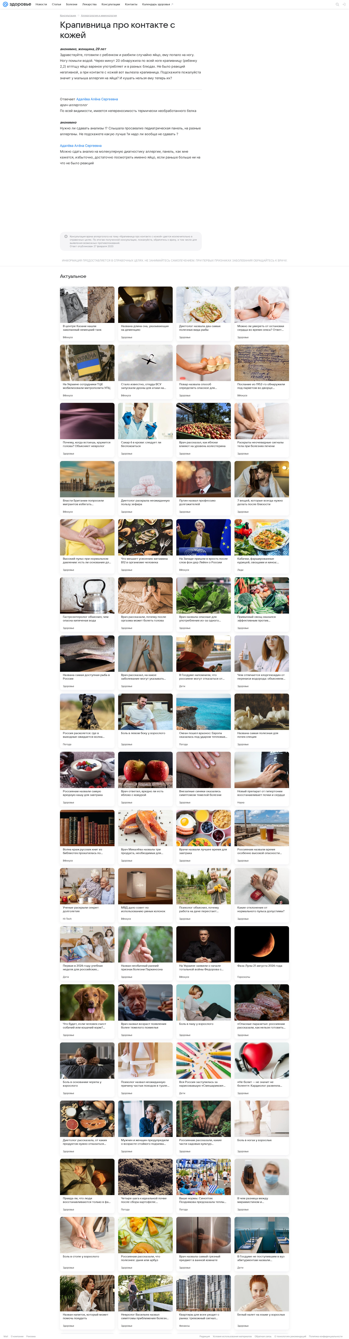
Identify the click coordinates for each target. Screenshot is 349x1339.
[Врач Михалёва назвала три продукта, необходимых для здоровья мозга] (145, 837)
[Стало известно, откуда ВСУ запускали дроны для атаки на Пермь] (145, 372)
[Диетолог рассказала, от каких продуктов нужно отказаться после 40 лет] (87, 1128)
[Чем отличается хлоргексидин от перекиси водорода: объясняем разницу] (261, 662)
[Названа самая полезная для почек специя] (261, 721)
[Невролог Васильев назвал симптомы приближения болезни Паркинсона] (145, 1302)
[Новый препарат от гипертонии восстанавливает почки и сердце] (261, 779)
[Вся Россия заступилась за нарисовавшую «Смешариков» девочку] (203, 1069)
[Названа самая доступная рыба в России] (87, 662)
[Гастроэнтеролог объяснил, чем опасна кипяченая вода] (87, 604)
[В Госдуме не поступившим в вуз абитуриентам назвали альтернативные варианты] (261, 1244)
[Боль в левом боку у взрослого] (145, 721)
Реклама (31, 1336)
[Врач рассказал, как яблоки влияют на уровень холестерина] (203, 430)
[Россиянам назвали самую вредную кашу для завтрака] (87, 779)
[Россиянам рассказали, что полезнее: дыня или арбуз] (145, 1244)
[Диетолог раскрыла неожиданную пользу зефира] (145, 488)
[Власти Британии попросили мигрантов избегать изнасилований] (87, 488)
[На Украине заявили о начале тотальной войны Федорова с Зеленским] (203, 953)
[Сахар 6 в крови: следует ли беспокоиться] (145, 430)
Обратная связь (263, 1336)
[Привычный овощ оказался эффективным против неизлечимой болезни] (261, 604)
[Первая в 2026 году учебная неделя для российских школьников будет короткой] (87, 953)
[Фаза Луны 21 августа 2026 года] (261, 953)
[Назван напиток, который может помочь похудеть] (87, 1302)
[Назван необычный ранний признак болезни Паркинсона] (145, 953)
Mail (6, 1336)
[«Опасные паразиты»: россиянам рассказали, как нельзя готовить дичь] (261, 1011)
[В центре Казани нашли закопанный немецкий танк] (87, 314)
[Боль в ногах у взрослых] (261, 1128)
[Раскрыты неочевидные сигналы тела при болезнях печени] (261, 430)
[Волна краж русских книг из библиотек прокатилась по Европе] (87, 837)
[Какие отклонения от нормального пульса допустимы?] (261, 895)
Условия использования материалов (232, 1336)
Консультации (68, 15)
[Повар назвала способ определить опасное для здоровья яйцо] (203, 372)
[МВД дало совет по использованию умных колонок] (145, 895)
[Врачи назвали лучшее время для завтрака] (203, 837)
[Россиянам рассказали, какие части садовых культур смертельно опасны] (203, 1128)
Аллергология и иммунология (99, 15)
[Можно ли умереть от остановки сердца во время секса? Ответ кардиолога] (261, 314)
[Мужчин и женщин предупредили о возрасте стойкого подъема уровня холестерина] (145, 1128)
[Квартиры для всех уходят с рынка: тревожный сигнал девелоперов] (203, 1302)
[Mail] (5, 4)
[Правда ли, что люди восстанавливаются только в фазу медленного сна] (87, 1186)
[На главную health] (19, 4)
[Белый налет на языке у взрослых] (261, 1302)
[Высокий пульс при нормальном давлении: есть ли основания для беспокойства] (87, 546)
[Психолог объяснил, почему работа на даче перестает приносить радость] (203, 895)
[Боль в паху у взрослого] (203, 1011)
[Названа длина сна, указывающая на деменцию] (145, 314)
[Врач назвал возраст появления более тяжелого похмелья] (145, 1011)
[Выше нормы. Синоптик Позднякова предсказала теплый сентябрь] (203, 1186)
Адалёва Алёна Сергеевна (97, 99)
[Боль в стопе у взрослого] (87, 1244)
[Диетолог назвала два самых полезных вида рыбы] (203, 314)
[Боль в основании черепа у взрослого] (87, 1069)
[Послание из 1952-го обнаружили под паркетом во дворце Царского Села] (261, 372)
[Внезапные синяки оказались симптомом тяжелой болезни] (203, 779)
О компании (17, 1336)
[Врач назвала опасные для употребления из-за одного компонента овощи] (203, 604)
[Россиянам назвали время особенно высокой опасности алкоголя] (261, 837)
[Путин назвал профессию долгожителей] (203, 488)
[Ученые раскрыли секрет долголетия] (87, 895)
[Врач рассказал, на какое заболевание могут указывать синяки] (145, 662)
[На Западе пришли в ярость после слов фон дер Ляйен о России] (203, 546)
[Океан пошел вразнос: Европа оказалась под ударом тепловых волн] (203, 721)
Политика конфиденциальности (325, 1336)
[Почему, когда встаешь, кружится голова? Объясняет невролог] (87, 430)
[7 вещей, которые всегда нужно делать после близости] (261, 488)
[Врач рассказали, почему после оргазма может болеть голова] (145, 604)
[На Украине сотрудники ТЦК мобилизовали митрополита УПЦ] (87, 372)
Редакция (205, 1336)
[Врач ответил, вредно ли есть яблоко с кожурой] (145, 779)
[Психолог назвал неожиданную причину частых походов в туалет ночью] (145, 1069)
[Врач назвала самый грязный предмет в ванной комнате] (203, 1244)
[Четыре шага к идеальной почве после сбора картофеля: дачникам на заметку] (145, 1186)
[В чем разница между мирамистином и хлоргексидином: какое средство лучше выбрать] (261, 1186)
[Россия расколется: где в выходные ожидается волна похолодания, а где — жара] (87, 721)
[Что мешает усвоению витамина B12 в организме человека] (145, 546)
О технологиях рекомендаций (290, 1336)
